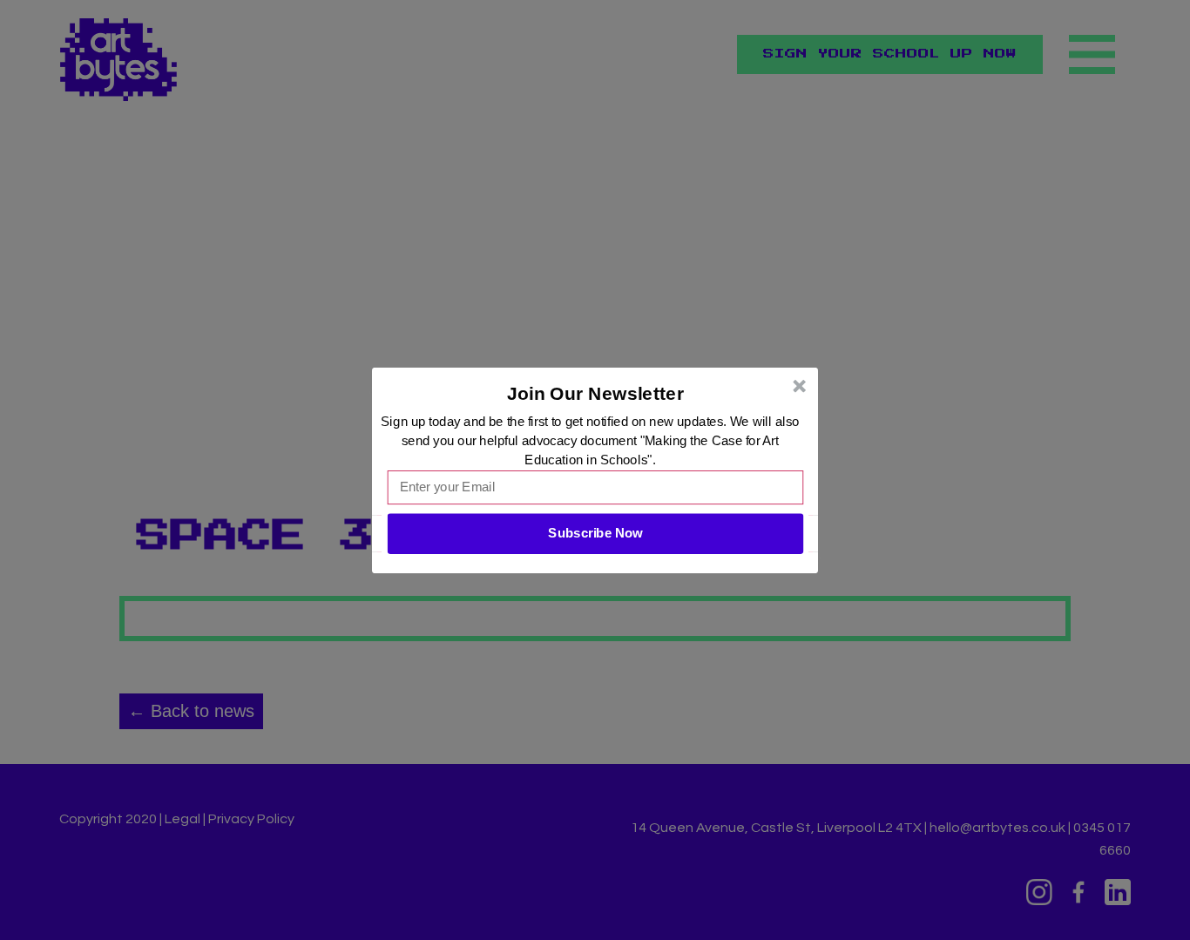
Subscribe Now (595, 533)
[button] (596, 393)
